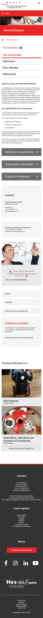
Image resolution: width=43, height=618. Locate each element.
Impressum (21, 608)
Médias (21, 602)
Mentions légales (21, 606)
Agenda (7, 294)
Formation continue (21, 524)
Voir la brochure (10, 47)
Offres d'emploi (21, 604)
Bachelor (22, 521)
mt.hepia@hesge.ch (12, 211)
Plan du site (21, 600)
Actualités (8, 302)
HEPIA (3, 40)
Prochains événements (21, 550)
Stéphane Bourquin (11, 204)
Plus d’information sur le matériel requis (19, 338)
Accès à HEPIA (22, 515)
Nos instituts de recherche (21, 526)
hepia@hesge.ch (24, 490)
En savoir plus (8, 403)
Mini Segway (11, 400)
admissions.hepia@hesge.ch (15, 231)
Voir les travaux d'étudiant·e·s (21, 448)
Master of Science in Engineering (16, 311)
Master (21, 522)
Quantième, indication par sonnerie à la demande (19, 439)
